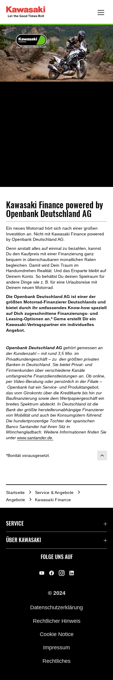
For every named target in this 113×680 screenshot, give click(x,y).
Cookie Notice (57, 634)
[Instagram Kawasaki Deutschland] (61, 573)
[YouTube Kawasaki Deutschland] (42, 573)
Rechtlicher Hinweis (56, 621)
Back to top (102, 455)
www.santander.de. (35, 437)
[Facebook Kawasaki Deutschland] (52, 573)
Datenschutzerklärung (56, 607)
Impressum (56, 647)
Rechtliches (56, 661)
